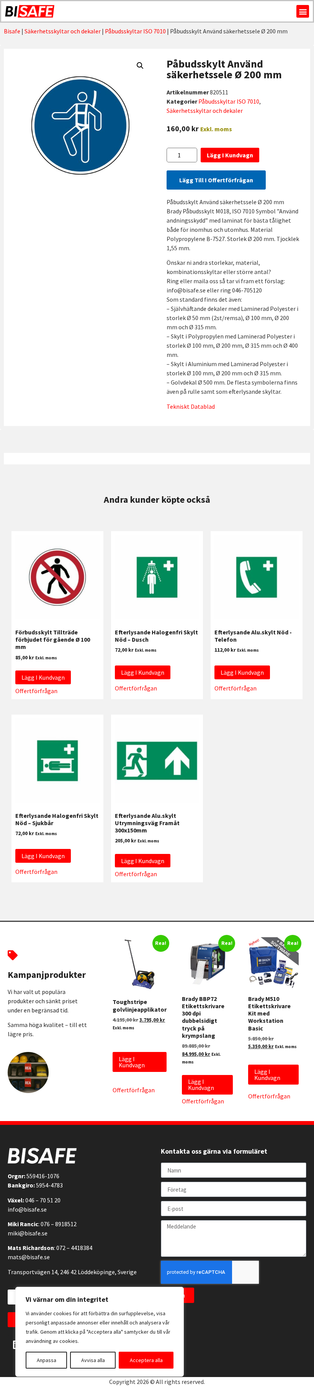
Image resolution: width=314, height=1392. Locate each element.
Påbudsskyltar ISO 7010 (135, 31)
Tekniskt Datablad (191, 406)
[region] (99, 1332)
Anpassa (46, 1360)
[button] (302, 11)
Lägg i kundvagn (230, 155)
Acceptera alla (146, 1360)
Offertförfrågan (36, 691)
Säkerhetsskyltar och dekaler (63, 31)
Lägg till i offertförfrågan (216, 180)
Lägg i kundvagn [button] (43, 677)
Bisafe (12, 31)
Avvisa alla (93, 1360)
